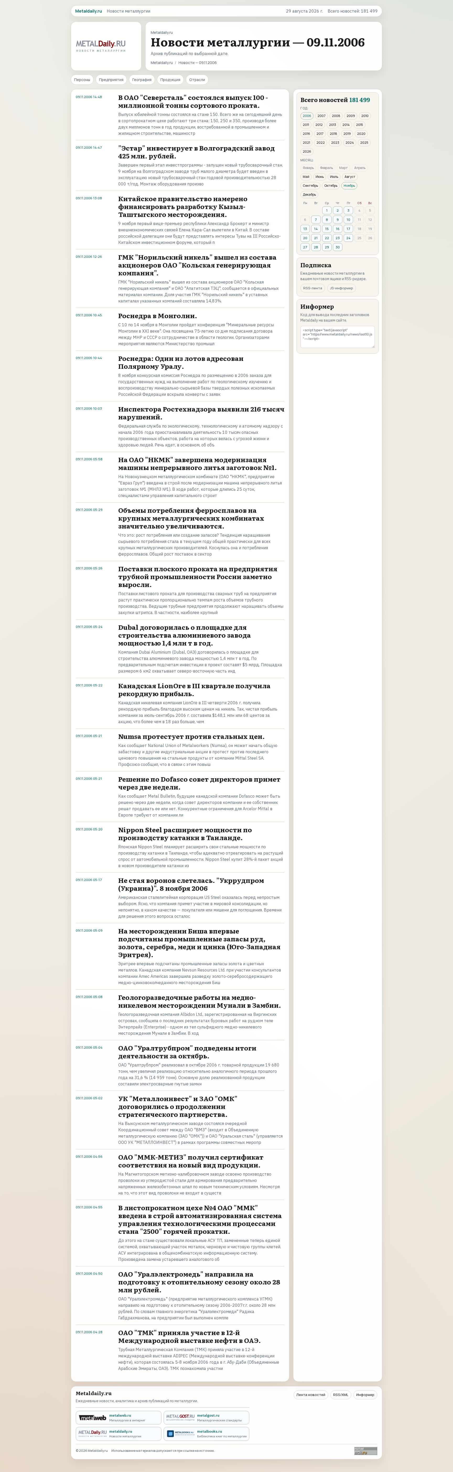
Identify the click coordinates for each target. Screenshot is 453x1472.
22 (327, 238)
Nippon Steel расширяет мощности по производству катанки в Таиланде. (185, 833)
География (142, 79)
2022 (320, 142)
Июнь (320, 176)
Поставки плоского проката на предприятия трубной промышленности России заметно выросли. (197, 576)
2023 (335, 142)
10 (348, 219)
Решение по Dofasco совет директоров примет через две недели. (199, 783)
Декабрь (309, 194)
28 (316, 247)
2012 (319, 124)
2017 (319, 133)
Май (306, 176)
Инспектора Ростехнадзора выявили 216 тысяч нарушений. (201, 413)
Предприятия (111, 79)
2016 (306, 133)
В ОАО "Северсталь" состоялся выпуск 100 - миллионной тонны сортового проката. (193, 101)
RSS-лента (312, 288)
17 (348, 228)
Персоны (82, 79)
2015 (359, 124)
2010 (365, 116)
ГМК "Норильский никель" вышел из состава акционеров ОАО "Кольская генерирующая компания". (197, 265)
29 (327, 247)
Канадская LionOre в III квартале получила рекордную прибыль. (194, 689)
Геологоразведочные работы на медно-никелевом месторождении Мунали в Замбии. (199, 1001)
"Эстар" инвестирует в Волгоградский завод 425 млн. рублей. (196, 152)
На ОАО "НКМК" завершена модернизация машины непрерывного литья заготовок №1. (197, 463)
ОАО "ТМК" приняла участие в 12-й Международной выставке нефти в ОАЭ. (189, 1336)
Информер (365, 1394)
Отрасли (197, 79)
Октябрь (330, 185)
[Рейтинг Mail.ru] (365, 1451)
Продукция (170, 79)
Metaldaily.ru (162, 62)
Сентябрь (310, 185)
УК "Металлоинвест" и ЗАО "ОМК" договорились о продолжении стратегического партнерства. (178, 1106)
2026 (307, 151)
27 (305, 247)
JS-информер (341, 288)
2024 (350, 142)
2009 (351, 116)
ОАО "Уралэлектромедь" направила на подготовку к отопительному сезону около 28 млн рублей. (199, 1281)
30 (338, 247)
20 (305, 238)
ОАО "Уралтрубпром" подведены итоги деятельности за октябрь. (187, 1051)
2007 (321, 116)
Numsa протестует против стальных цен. (191, 736)
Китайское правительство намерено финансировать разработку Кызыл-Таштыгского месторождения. (182, 206)
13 (305, 228)
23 (338, 238)
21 (316, 238)
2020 (361, 133)
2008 (336, 116)
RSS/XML (340, 1394)
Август (349, 176)
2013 (332, 124)
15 (327, 228)
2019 (347, 133)
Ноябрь (349, 185)
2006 (307, 116)
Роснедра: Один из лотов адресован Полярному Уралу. (181, 362)
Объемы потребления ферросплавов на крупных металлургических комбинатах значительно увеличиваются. (191, 518)
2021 (306, 142)
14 (316, 228)
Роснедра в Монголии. (157, 315)
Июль (334, 176)
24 (348, 238)
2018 (333, 133)
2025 (364, 142)
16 (337, 228)
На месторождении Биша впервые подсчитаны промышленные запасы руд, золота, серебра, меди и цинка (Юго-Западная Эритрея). (199, 942)
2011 (306, 124)
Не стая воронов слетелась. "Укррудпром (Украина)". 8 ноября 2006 (191, 884)
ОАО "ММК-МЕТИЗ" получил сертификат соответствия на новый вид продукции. (190, 1161)
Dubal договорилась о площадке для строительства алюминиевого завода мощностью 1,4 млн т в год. (184, 635)
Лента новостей (310, 1394)
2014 (346, 124)
